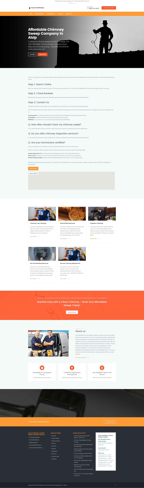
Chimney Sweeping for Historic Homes (83, 453)
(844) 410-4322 (94, 8)
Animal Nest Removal (34, 440)
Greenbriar (54, 459)
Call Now (32, 54)
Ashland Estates (55, 438)
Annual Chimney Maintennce (35, 447)
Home (30, 13)
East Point (54, 453)
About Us (60, 13)
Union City (54, 446)
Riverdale (54, 435)
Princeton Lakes (55, 456)
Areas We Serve (39, 13)
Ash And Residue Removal (35, 445)
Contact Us (71, 3)
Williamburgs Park (56, 441)
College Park (54, 451)
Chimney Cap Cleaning (34, 437)
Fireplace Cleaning (33, 442)
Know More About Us (80, 357)
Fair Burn (54, 443)
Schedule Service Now (108, 7)
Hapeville (54, 448)
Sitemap (65, 485)
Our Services (50, 13)
